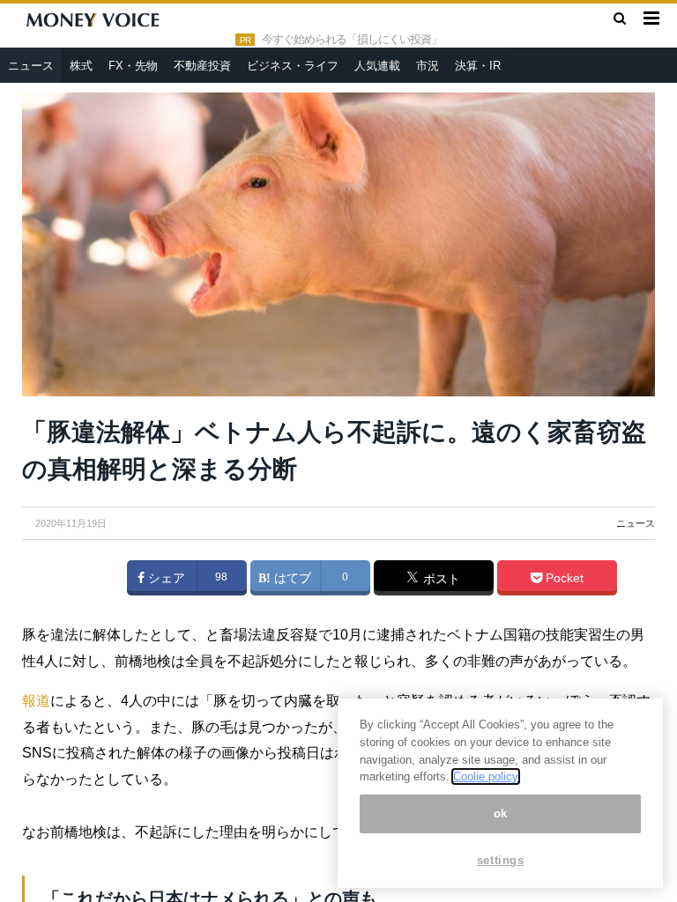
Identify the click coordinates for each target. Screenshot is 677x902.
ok (501, 813)
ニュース (31, 65)
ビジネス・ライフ (292, 65)
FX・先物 (133, 65)
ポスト (440, 579)
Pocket (563, 578)
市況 (427, 65)
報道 (36, 700)
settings (500, 860)
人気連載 (377, 65)
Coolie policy (485, 776)
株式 (81, 65)
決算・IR (478, 65)
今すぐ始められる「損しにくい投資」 (352, 39)
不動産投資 (202, 65)
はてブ (291, 578)
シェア (165, 578)
